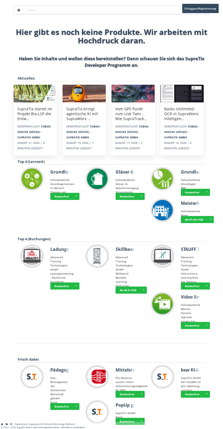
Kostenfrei (61, 196)
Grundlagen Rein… (70, 172)
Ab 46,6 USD (128, 290)
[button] (76, 196)
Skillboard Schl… (133, 249)
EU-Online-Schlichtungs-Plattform (58, 423)
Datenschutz (21, 423)
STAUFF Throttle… (200, 249)
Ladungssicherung (70, 249)
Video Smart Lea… (200, 297)
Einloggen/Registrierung (200, 8)
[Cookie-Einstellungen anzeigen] (6, 423)
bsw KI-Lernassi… (199, 370)
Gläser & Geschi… (134, 172)
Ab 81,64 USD (194, 219)
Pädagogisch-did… (69, 370)
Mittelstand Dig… (134, 370)
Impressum (34, 423)
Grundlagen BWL (199, 172)
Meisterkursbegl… (200, 203)
